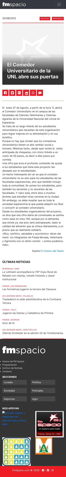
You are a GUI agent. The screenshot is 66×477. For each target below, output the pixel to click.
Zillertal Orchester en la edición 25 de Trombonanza (32, 333)
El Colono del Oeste (52, 250)
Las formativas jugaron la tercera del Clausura (29, 289)
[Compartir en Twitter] (12, 93)
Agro (16, 269)
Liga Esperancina (19, 286)
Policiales (28, 296)
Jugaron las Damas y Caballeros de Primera (27, 313)
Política (36, 382)
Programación (9, 364)
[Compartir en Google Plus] (19, 93)
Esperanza (58, 18)
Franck (5, 286)
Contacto (7, 371)
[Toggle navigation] (59, 4)
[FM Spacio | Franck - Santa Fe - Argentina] (14, 4)
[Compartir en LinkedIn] (26, 93)
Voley (13, 310)
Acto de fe (8, 323)
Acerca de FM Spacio (13, 361)
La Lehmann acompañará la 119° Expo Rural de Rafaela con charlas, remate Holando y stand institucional (29, 275)
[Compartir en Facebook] (5, 93)
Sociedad (45, 18)
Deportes (9, 398)
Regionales (7, 269)
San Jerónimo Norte (12, 296)
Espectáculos (30, 330)
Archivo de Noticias (12, 368)
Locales (8, 382)
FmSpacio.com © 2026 (25, 470)
